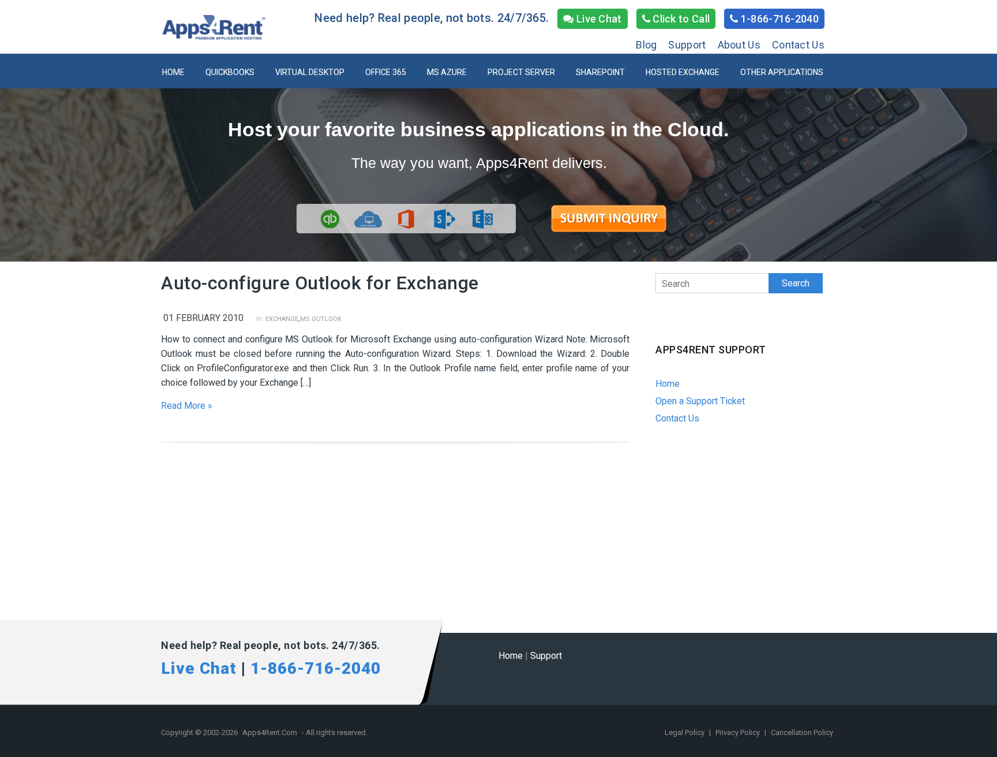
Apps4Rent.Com (269, 732)
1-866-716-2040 (779, 19)
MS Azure (447, 72)
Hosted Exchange (682, 72)
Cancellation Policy (802, 732)
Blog (646, 45)
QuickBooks (229, 72)
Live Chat (598, 19)
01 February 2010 (203, 317)
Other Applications (781, 72)
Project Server (521, 72)
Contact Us (798, 45)
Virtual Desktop (309, 72)
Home (173, 72)
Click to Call (680, 19)
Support (687, 45)
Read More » (186, 405)
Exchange (281, 319)
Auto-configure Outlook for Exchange (320, 283)
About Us (739, 45)
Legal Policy (685, 732)
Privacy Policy (738, 732)
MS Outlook (321, 319)
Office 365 (385, 72)
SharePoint (600, 72)
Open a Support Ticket (700, 401)
